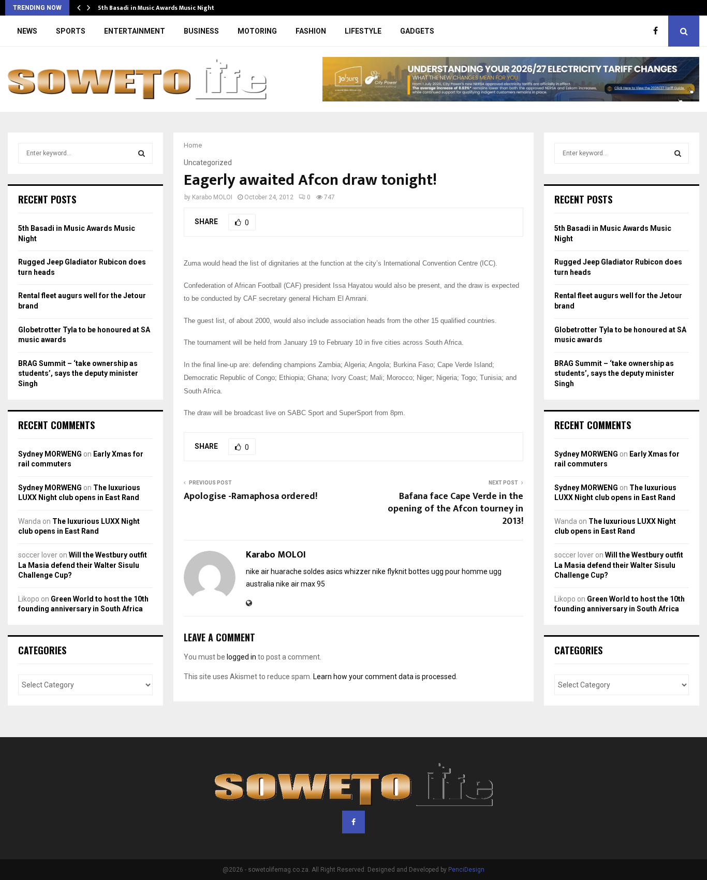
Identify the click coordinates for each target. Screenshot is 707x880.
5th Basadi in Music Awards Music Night (156, 8)
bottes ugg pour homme (448, 571)
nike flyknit (389, 571)
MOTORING (257, 31)
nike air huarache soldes (285, 571)
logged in (241, 657)
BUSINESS (201, 31)
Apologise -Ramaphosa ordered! (250, 496)
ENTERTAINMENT (134, 31)
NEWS (27, 31)
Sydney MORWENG (50, 454)
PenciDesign (466, 869)
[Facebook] (658, 31)
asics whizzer (348, 571)
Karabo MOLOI (212, 197)
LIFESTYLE (363, 31)
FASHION (311, 31)
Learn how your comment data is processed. (385, 676)
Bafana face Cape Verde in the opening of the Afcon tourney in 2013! (455, 509)
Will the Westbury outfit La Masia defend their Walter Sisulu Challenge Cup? (82, 565)
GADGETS (417, 31)
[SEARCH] (141, 153)
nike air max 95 (300, 584)
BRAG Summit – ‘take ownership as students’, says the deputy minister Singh (78, 373)
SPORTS (70, 31)
